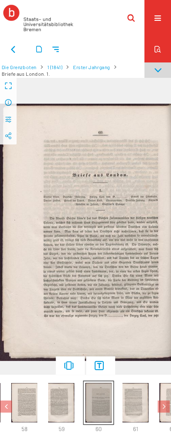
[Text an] (101, 365)
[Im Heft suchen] (157, 49)
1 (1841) (55, 67)
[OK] (131, 18)
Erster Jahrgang (91, 67)
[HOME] (38, 17)
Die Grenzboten (19, 67)
